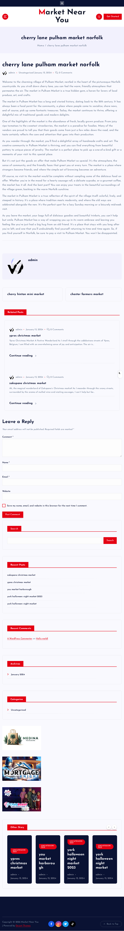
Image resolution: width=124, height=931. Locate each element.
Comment (7, 437)
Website (6, 491)
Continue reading (21, 355)
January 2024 (18, 675)
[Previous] (108, 827)
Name (6, 463)
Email (6, 477)
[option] (19, 859)
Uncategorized (26, 73)
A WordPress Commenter (19, 639)
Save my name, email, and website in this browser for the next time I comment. (47, 506)
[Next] (114, 827)
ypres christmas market (19, 582)
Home (40, 45)
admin (12, 73)
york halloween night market (22, 604)
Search (14, 529)
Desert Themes (23, 926)
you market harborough (19, 589)
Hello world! (42, 639)
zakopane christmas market (21, 575)
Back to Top (113, 924)
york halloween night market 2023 (24, 597)
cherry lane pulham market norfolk (67, 45)
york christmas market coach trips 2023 (104, 859)
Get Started (113, 16)
